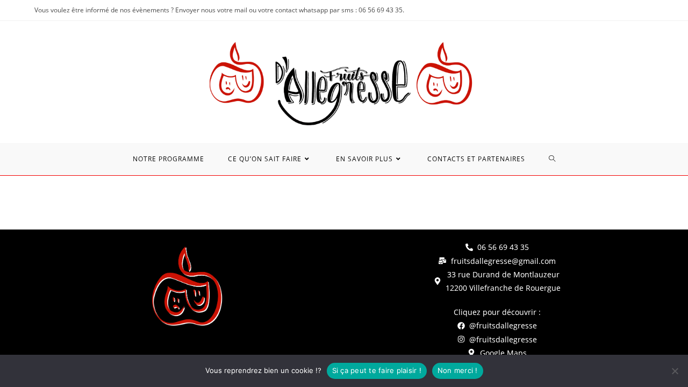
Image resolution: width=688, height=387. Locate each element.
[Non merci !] (674, 371)
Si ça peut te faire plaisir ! (376, 370)
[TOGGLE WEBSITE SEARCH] (552, 159)
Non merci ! (458, 370)
